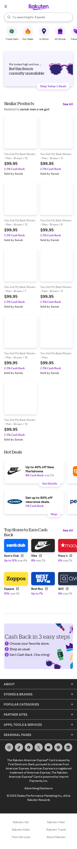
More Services (21, 837)
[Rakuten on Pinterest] (58, 747)
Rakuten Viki (21, 822)
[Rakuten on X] (38, 747)
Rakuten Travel (56, 829)
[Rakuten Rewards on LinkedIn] (68, 747)
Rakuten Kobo (21, 829)
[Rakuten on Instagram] (9, 747)
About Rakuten (56, 837)
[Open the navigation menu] (5, 6)
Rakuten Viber (56, 822)
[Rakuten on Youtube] (48, 747)
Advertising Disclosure (38, 788)
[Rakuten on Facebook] (29, 747)
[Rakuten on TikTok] (19, 747)
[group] (20, 146)
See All (68, 104)
